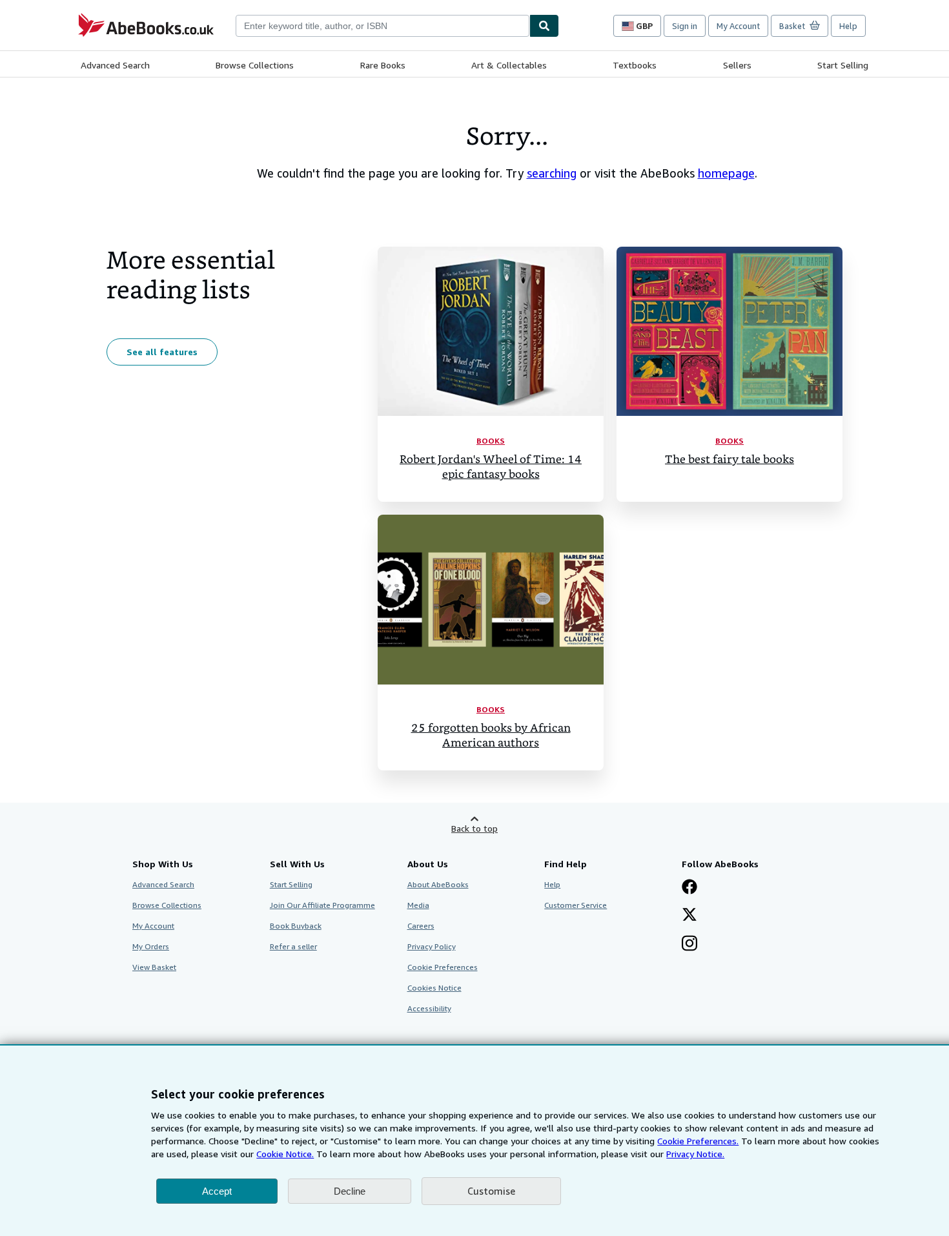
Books (490, 441)
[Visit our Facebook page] (689, 888)
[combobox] (382, 26)
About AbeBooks (438, 884)
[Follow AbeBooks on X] (689, 915)
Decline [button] (349, 1191)
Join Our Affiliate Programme (322, 905)
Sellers (737, 64)
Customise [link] (491, 1191)
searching (552, 173)
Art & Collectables (509, 64)
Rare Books (382, 64)
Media (418, 905)
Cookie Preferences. (698, 1140)
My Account (738, 26)
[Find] (544, 26)
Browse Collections (255, 64)
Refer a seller (293, 946)
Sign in (684, 26)
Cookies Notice (434, 988)
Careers (420, 926)
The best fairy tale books (729, 459)
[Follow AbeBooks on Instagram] (689, 944)
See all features (162, 351)
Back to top (474, 828)
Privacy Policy (431, 946)
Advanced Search (115, 64)
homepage (726, 173)
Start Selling (842, 64)
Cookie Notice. (285, 1153)
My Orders (150, 946)
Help (848, 26)
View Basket (154, 967)
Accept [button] (217, 1191)
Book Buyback (295, 926)
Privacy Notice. (695, 1153)
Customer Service (575, 905)
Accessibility (429, 1008)
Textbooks (635, 64)
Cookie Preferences (442, 967)
